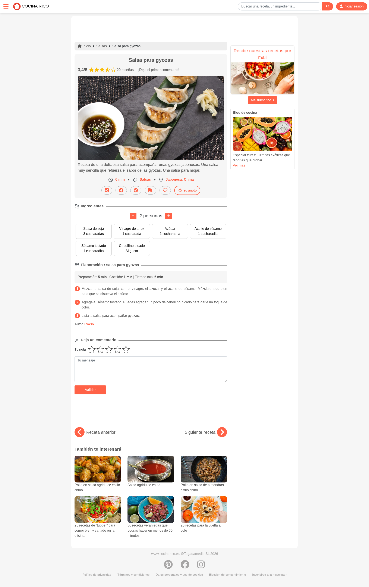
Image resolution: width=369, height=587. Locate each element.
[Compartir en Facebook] (121, 190)
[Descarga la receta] (150, 190)
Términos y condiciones (133, 574)
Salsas (101, 46)
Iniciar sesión (353, 6)
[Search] (327, 6)
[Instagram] (201, 566)
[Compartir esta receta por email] (106, 190)
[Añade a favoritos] (165, 190)
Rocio (89, 324)
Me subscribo (261, 100)
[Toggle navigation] (6, 6)
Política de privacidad (96, 574)
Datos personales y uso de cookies (179, 574)
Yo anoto (190, 190)
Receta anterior (101, 432)
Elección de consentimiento (227, 574)
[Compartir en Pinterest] (135, 190)
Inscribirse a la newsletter (269, 574)
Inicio (86, 46)
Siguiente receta (200, 432)
